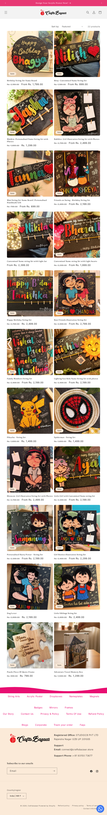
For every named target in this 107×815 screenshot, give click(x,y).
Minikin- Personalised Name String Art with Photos (27, 140)
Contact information (91, 809)
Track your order (63, 724)
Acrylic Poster (35, 696)
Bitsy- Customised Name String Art (70, 80)
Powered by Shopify (47, 806)
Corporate (41, 724)
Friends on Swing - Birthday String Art (72, 200)
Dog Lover (12, 613)
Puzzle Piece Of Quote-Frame (20, 672)
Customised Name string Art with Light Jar (27, 261)
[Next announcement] (102, 3)
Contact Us (27, 713)
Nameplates (76, 696)
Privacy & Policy (50, 713)
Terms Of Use (73, 713)
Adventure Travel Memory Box (68, 672)
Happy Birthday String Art (19, 320)
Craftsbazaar (33, 806)
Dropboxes (56, 696)
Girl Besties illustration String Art (70, 554)
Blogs (25, 724)
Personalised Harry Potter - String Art (25, 554)
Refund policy (63, 806)
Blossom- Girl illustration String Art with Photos (30, 496)
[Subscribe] (54, 771)
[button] (6, 12)
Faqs (82, 724)
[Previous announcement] (5, 3)
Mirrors (53, 707)
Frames (69, 707)
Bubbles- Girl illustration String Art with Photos (76, 139)
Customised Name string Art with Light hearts (75, 261)
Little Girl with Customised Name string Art (74, 496)
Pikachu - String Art (16, 437)
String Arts (14, 696)
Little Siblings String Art (65, 613)
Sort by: (55, 26)
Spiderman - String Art (64, 437)
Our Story (8, 713)
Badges (38, 707)
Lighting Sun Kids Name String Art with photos (76, 378)
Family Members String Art (19, 378)
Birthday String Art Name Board (22, 80)
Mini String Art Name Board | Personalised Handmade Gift (27, 201)
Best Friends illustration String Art (70, 320)
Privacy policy (78, 806)
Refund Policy (96, 713)
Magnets (94, 696)
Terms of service (93, 806)
